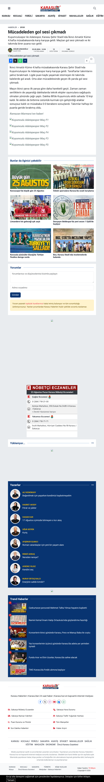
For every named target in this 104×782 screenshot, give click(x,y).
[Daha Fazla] (25, 61)
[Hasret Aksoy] (15, 506)
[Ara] (94, 8)
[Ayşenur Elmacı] (15, 543)
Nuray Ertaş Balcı (31, 579)
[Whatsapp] (64, 702)
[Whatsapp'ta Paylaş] (20, 61)
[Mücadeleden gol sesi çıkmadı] (52, 56)
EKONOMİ (51, 744)
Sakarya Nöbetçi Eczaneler (22, 710)
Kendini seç (27, 569)
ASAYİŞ (51, 15)
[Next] (59, 702)
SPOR (22, 27)
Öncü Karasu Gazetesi (67, 744)
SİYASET (62, 15)
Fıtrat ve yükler (29, 508)
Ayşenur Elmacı (30, 542)
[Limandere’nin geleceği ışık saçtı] (30, 207)
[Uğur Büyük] (15, 531)
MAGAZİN (39, 744)
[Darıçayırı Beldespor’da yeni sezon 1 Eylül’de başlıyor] (73, 207)
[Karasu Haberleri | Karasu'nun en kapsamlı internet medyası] (52, 8)
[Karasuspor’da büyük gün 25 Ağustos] (30, 176)
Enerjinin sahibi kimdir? (33, 582)
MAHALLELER (76, 15)
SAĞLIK (89, 15)
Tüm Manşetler (62, 722)
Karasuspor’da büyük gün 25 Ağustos (27, 191)
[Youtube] (54, 702)
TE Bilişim (92, 768)
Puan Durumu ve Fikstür (21, 722)
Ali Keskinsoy (29, 492)
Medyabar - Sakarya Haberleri (50, 769)
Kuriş (24, 532)
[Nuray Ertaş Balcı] (15, 580)
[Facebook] (40, 702)
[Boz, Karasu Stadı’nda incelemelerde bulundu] (73, 240)
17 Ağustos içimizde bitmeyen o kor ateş (42, 520)
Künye (11, 769)
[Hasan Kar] (15, 518)
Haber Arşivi (61, 728)
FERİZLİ (28, 15)
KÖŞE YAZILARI (61, 767)
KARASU (6, 15)
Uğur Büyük (28, 529)
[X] (45, 702)
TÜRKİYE (47, 767)
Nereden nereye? (30, 557)
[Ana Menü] (9, 8)
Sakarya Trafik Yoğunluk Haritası (70, 716)
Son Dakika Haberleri (20, 728)
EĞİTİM (99, 15)
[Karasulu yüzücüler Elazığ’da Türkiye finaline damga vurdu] (30, 240)
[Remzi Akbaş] (15, 555)
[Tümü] (92, 443)
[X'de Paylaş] (15, 61)
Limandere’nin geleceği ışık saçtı (25, 221)
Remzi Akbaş (28, 554)
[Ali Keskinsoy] (15, 494)
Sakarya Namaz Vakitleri (21, 716)
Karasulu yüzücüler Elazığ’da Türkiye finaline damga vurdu (27, 256)
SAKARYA (40, 15)
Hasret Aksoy (29, 505)
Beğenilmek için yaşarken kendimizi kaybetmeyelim (46, 495)
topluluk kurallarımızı (34, 303)
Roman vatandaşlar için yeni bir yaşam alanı (43, 545)
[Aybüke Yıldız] (15, 568)
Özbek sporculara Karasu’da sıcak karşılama (73, 191)
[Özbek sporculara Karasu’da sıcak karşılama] (73, 176)
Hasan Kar (27, 517)
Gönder (15, 295)
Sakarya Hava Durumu (66, 710)
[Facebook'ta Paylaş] (11, 61)
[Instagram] (50, 702)
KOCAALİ (17, 15)
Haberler (12, 27)
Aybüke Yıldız (29, 566)
